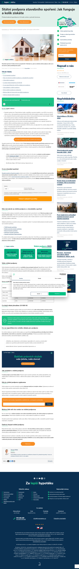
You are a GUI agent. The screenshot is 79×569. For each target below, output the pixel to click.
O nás (59, 2)
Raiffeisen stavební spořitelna (11, 232)
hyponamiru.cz (5, 29)
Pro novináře (6, 497)
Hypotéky (35, 2)
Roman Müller (27, 68)
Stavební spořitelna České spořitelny (13, 234)
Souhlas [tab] (21, 278)
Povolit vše (57, 293)
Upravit (38, 293)
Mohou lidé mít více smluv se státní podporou (16, 92)
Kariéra (34, 492)
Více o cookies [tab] (58, 278)
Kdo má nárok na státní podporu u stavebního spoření (18, 78)
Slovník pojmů (21, 492)
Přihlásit (75, 2)
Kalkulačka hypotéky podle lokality (9, 502)
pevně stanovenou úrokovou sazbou (20, 176)
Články (55, 2)
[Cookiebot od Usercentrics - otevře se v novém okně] (60, 274)
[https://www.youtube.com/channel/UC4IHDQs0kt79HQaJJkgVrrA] (39, 478)
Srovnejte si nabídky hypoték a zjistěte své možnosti (28, 139)
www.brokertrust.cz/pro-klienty (44, 535)
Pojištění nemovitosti (49, 2)
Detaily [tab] (39, 278)
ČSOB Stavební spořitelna (10, 227)
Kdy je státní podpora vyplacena (12, 90)
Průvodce (35, 494)
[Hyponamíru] (8, 2)
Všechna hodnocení (64, 76)
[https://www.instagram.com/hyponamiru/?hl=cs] (37, 478)
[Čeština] (38, 528)
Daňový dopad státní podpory (11, 94)
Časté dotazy (6, 492)
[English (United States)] (41, 528)
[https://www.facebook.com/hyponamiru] (34, 478)
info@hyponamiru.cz (39, 518)
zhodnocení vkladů (14, 156)
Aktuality (50, 461)
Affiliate (5, 499)
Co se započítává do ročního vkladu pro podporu (16, 85)
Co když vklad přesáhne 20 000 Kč (12, 82)
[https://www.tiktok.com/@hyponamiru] (44, 478)
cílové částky (13, 130)
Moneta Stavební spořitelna (11, 230)
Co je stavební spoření (9, 75)
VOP (19, 499)
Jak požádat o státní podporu (11, 87)
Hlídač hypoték (36, 495)
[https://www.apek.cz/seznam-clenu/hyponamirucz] (39, 564)
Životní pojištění (41, 2)
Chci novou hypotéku (9, 22)
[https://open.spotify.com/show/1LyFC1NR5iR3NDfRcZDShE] (42, 478)
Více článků (64, 92)
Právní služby (36, 499)
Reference (27, 443)
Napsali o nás (21, 495)
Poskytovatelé (7, 495)
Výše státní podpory (8, 80)
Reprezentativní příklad (8, 494)
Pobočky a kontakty (60, 518)
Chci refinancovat (24, 22)
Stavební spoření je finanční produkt (10, 173)
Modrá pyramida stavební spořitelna (13, 228)
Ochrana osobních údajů (38, 497)
